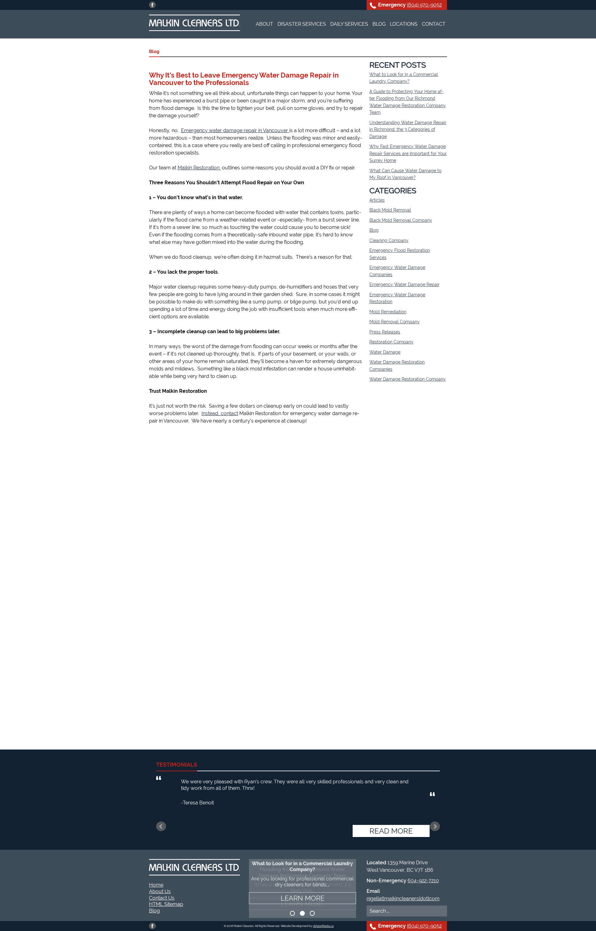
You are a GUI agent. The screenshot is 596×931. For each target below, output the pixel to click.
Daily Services (349, 24)
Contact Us (161, 898)
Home (156, 885)
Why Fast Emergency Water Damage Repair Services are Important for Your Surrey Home (408, 153)
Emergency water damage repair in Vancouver (235, 130)
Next (435, 826)
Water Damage (384, 352)
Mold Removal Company (394, 321)
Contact (433, 24)
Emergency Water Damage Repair (404, 284)
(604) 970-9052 (424, 5)
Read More (391, 830)
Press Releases (384, 331)
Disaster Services (302, 24)
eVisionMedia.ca (323, 926)
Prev (161, 826)
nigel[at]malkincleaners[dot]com (403, 899)
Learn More (302, 904)
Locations (404, 24)
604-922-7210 (423, 881)
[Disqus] (256, 509)
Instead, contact (219, 413)
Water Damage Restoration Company (407, 379)
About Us (160, 891)
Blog (379, 24)
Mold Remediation (387, 311)
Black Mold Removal (390, 210)
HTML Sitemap (166, 904)
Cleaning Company (389, 240)
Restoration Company (391, 341)
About (264, 24)
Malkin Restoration (199, 168)
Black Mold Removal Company (400, 220)
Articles (377, 200)
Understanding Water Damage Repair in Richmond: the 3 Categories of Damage (407, 129)
